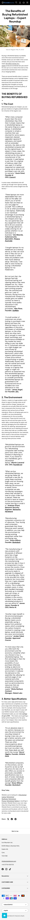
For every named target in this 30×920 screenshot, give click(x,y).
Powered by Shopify (19, 916)
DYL (17, 391)
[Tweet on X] (8, 819)
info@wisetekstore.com (9, 861)
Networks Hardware (13, 510)
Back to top (15, 831)
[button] (24, 2)
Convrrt (12, 177)
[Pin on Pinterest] (15, 819)
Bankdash (16, 542)
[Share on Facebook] (12, 819)
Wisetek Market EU (10, 916)
